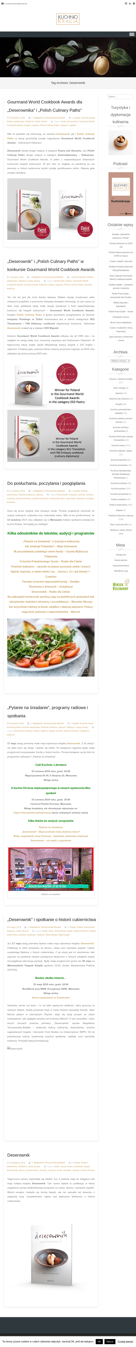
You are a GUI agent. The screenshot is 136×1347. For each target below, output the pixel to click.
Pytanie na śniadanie (51, 827)
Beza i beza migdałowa (121, 322)
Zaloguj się (121, 555)
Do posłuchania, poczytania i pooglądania (46, 483)
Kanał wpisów (121, 560)
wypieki (72, 125)
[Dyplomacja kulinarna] (120, 142)
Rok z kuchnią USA (119, 524)
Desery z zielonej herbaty (120, 379)
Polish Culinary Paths (49, 125)
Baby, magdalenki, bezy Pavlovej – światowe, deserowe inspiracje (51, 836)
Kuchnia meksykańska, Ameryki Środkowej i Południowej (121, 474)
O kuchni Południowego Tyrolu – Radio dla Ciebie (51, 561)
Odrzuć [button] (109, 1341)
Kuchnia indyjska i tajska (121, 451)
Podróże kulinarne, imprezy (30, 495)
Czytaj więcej (125, 1341)
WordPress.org (121, 571)
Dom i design (119, 388)
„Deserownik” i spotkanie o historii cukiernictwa (51, 919)
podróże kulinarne (40, 498)
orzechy (43, 1170)
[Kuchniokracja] (68, 19)
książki (27, 125)
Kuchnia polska (88, 118)
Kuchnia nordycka (119, 483)
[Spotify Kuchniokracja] (120, 194)
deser (51, 931)
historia (36, 731)
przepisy (88, 285)
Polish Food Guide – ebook (121, 311)
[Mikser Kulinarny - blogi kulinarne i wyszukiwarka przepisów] (120, 584)
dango (87, 1167)
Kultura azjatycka (119, 499)
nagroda (35, 125)
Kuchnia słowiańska (31, 727)
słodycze (64, 125)
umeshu (75, 1170)
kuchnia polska (31, 285)
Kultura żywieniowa (15, 121)
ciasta (63, 121)
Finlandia (73, 495)
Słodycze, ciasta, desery (36, 121)
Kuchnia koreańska (119, 465)
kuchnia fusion (32, 1170)
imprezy (44, 731)
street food (70, 498)
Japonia (119, 393)
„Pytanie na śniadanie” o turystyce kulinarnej (51, 541)
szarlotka (67, 1170)
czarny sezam (66, 1167)
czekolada (78, 1167)
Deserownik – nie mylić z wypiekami (51, 840)
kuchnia (81, 495)
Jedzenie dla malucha (119, 399)
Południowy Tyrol (57, 498)
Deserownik (72, 121)
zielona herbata (87, 1170)
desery (69, 281)
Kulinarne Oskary (46, 285)
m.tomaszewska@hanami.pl (15, 4)
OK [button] (99, 1341)
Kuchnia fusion (86, 723)
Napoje (119, 510)
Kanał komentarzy (121, 566)
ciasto (45, 931)
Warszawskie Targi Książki (58, 935)
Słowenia (80, 498)
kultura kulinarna (23, 498)
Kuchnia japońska (119, 460)
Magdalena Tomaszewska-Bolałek (49, 118)
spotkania (84, 731)
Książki (77, 118)
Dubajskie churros (121, 317)
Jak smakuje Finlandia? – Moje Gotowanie (51, 546)
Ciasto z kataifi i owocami (121, 261)
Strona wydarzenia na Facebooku (51, 997)
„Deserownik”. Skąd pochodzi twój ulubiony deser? (51, 831)
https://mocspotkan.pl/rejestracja (32, 812)
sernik (59, 1170)
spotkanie (31, 935)
